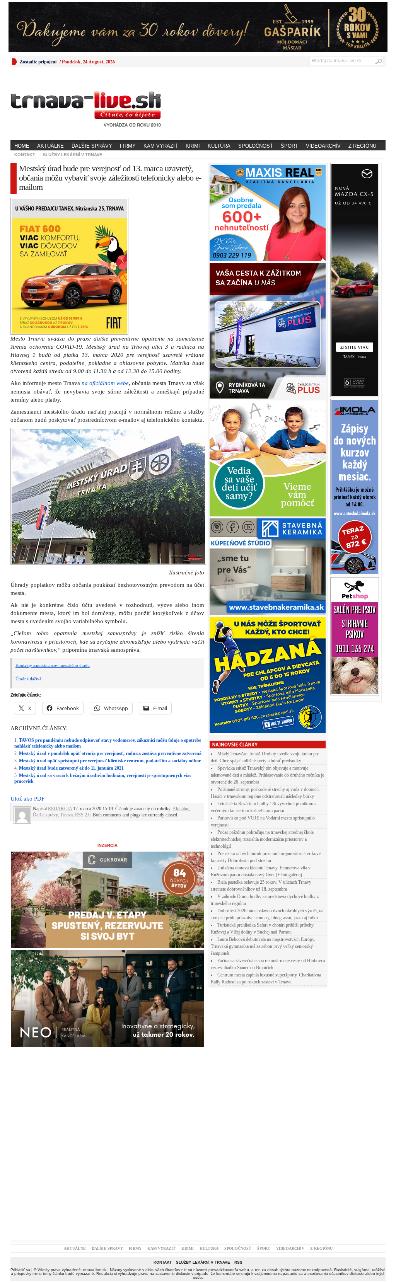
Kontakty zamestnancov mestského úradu (52, 665)
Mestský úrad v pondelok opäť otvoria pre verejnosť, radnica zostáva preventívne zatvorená (110, 753)
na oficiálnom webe (105, 383)
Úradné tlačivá (28, 678)
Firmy (128, 146)
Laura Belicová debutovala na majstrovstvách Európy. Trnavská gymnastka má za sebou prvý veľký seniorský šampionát (263, 946)
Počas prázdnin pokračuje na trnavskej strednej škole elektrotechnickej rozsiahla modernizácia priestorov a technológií (262, 839)
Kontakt (24, 154)
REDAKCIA (60, 808)
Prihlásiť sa (20, 1270)
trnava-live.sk (94, 1270)
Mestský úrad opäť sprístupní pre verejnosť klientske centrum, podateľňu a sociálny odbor (110, 760)
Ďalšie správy (92, 146)
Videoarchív (323, 146)
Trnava (66, 815)
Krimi (193, 146)
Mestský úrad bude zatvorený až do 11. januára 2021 (71, 768)
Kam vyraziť (160, 146)
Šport (289, 146)
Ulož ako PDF (27, 799)
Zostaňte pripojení (38, 61)
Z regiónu (362, 146)
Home (21, 146)
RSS (238, 1262)
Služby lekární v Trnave (72, 154)
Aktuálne (50, 146)
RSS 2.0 (82, 815)
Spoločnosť (255, 146)
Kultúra (219, 146)
